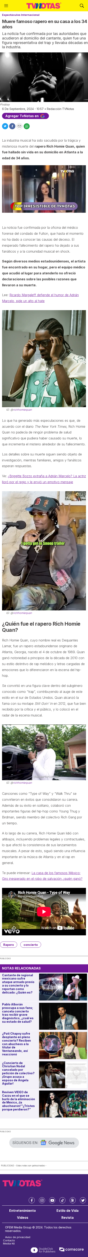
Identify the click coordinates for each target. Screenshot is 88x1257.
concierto (31, 944)
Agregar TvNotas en (22, 116)
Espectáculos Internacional (20, 14)
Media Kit (9, 1243)
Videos (22, 1218)
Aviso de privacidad (17, 1237)
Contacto (9, 1240)
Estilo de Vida (67, 1211)
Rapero (8, 944)
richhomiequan (22, 409)
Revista (67, 1218)
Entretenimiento (22, 1211)
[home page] (44, 5)
